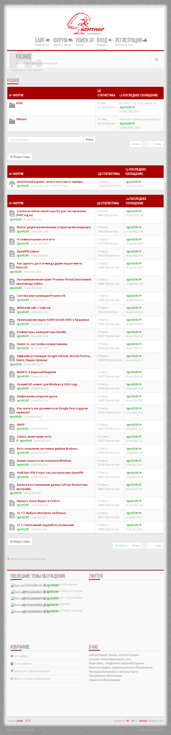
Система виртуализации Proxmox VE (40, 296)
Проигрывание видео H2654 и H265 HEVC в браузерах (52, 320)
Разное (13, 80)
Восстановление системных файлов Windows (46, 449)
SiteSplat (143, 720)
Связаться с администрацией (31, 671)
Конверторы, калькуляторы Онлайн (41, 332)
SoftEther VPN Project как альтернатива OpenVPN (49, 473)
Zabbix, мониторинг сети (33, 437)
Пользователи (23, 664)
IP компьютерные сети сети (35, 239)
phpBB (20, 720)
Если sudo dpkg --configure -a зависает (46, 604)
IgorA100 (126, 107)
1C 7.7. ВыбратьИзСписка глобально (41, 513)
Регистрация (129, 40)
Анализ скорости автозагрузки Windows (43, 461)
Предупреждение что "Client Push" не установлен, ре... (56, 597)
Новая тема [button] (21, 157)
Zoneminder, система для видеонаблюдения (50, 584)
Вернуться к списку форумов (27, 559)
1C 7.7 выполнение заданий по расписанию (45, 525)
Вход (102, 40)
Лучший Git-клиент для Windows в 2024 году (46, 384)
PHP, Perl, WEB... (61, 185)
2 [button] (150, 144)
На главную (20, 656)
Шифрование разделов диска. (37, 396)
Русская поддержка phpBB (20, 729)
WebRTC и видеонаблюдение (36, 372)
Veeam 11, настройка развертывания (41, 344)
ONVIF (20, 424)
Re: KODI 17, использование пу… (139, 103)
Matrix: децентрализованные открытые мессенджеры (53, 227)
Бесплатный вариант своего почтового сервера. (49, 182)
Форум (60, 40)
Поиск (82, 40)
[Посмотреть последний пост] (133, 107)
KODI (19, 103)
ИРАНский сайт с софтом (33, 308)
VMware (21, 119)
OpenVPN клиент (27, 251)
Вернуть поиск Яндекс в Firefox (38, 501)
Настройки (121, 545)
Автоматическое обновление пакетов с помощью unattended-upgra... (65, 610)
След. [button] (158, 144)
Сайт (40, 40)
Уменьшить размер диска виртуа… (140, 119)
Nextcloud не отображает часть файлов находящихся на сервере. (62, 591)
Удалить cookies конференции (31, 678)
